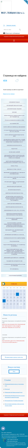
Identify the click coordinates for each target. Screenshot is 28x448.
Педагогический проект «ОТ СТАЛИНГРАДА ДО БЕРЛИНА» (14, 245)
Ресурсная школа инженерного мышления (14, 219)
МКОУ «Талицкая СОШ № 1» (13, 13)
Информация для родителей (14, 186)
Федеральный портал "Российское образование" (14, 400)
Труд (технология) (14, 241)
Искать (20, 30)
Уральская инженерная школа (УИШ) (14, 120)
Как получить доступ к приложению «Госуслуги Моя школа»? (13, 341)
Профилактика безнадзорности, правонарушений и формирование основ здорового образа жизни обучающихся (14, 198)
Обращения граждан (14, 102)
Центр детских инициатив (14, 203)
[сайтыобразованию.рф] (25, 2)
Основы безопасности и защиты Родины (14, 238)
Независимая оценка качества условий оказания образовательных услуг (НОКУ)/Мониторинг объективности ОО (14, 141)
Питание (14, 112)
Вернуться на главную (9, 94)
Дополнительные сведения (14, 108)
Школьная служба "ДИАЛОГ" (14, 169)
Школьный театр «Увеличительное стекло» (14, 231)
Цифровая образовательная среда (14, 193)
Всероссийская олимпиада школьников (14, 126)
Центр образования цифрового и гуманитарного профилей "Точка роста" (14, 162)
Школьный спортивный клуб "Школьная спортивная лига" (14, 173)
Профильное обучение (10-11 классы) (14, 234)
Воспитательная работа (14, 189)
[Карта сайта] (4, 25)
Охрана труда (14, 165)
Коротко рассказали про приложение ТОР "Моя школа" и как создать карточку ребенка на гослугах (13, 326)
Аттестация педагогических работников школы (14, 178)
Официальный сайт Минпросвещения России (13, 392)
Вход (14, 371)
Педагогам (14, 148)
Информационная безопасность (14, 207)
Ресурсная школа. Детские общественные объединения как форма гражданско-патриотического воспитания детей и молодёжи (14, 224)
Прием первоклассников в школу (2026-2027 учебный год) (14, 116)
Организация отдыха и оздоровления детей (14, 182)
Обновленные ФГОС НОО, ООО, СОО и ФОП (14, 210)
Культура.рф (7, 389)
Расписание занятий (14, 152)
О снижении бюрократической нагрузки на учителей (14, 265)
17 (4, 300)
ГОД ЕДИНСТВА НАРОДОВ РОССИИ (14, 261)
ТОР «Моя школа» (14, 269)
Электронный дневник (15, 275)
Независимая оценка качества (14, 357)
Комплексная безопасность (14, 145)
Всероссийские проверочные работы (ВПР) (14, 135)
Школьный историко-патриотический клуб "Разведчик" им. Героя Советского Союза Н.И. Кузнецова (14, 156)
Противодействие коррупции (14, 105)
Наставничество (14, 123)
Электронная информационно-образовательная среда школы (14, 214)
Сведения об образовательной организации (14, 36)
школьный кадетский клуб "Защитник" (14, 257)
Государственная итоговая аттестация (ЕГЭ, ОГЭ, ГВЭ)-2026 (14, 131)
